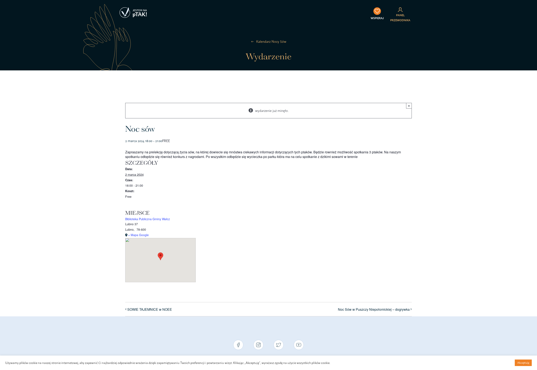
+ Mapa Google (138, 235)
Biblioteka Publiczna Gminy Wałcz (147, 219)
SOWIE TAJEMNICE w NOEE (149, 309)
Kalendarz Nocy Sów (271, 41)
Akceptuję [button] (523, 362)
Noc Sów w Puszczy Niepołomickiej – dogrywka (374, 309)
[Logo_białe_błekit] (133, 9)
